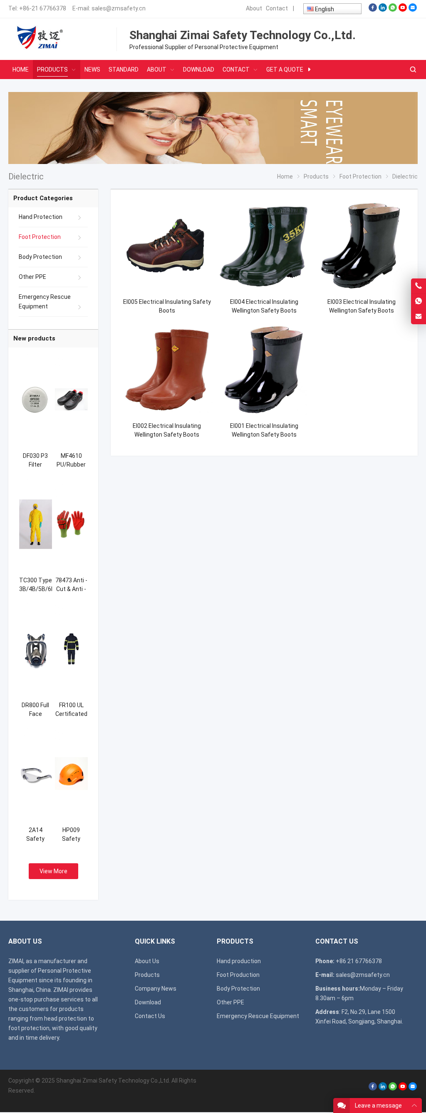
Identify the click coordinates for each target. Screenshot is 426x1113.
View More (53, 871)
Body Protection (40, 256)
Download (148, 1002)
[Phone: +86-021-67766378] (418, 285)
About (254, 8)
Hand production (239, 961)
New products (34, 338)
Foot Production (238, 974)
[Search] (413, 70)
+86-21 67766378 (42, 8)
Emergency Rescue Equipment (45, 301)
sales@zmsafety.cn (119, 8)
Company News (155, 988)
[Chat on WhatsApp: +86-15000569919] (418, 301)
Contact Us (150, 1016)
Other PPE (32, 276)
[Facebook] (373, 9)
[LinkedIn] (383, 9)
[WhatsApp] (393, 9)
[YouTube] (403, 9)
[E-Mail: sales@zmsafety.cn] (418, 316)
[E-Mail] (413, 9)
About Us (147, 961)
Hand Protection (40, 217)
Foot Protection (40, 237)
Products (147, 974)
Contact (277, 8)
